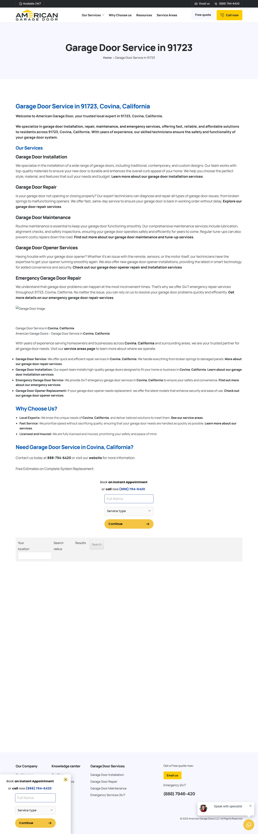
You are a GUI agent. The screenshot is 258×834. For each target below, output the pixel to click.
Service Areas (167, 15)
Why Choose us (120, 15)
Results (80, 543)
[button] (65, 779)
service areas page (79, 348)
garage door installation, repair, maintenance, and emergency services (101, 126)
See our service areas (187, 418)
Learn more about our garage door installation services (157, 176)
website (95, 458)
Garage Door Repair (36, 187)
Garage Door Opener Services (47, 248)
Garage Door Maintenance (43, 217)
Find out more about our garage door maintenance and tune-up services (133, 237)
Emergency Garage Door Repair (48, 278)
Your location (23, 546)
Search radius (58, 546)
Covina (53, 328)
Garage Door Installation (41, 157)
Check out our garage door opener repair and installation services (127, 267)
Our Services (91, 15)
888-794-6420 (59, 458)
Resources (144, 15)
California (66, 328)
